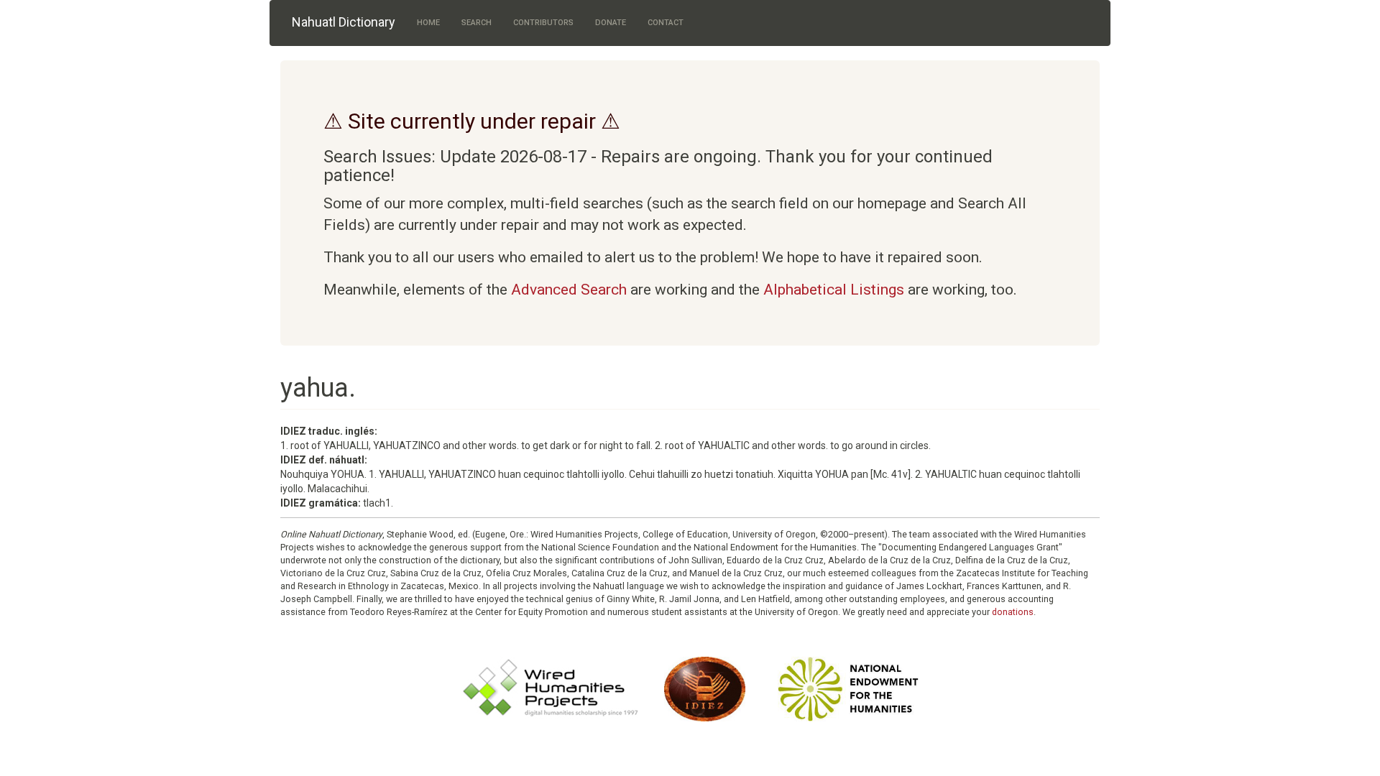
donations (1013, 611)
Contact (666, 22)
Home (428, 22)
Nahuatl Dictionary (343, 21)
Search (476, 22)
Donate (610, 22)
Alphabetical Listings (833, 289)
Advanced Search (569, 289)
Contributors (543, 22)
